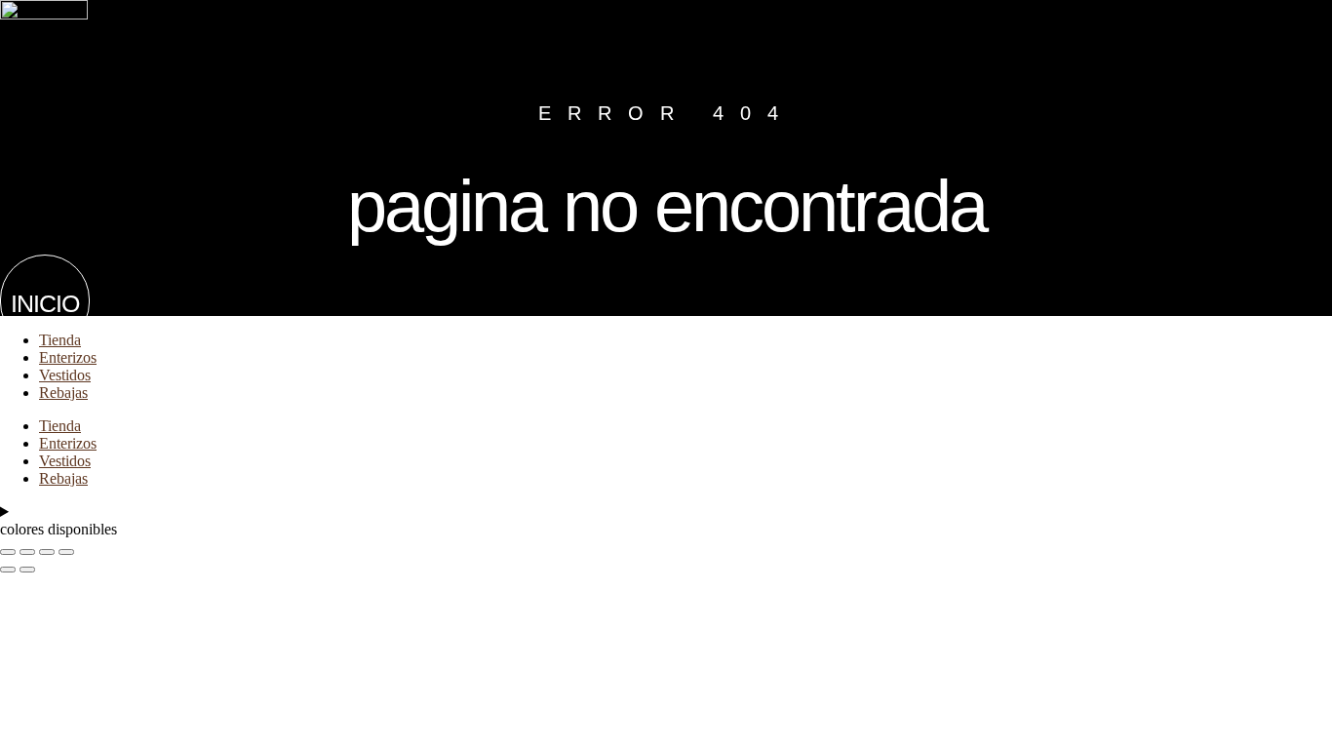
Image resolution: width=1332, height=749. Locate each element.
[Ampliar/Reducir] (8, 552)
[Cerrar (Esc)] (66, 552)
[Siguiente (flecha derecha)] (27, 569)
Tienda (60, 340)
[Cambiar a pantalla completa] (27, 552)
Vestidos (65, 375)
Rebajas (63, 392)
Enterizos (68, 357)
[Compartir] (47, 552)
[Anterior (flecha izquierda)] (8, 569)
